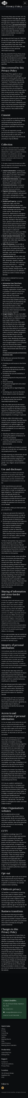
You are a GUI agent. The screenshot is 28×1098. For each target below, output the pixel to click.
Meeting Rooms (6, 1039)
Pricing (3, 1031)
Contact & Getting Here (11, 1015)
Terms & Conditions (7, 1064)
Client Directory (6, 1043)
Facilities (4, 1035)
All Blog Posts (5, 1054)
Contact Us (4, 1062)
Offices (3, 1029)
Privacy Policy (5, 1066)
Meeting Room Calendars (9, 1045)
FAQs (2, 1041)
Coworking (4, 1033)
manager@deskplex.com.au (13, 1012)
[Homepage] (4, 3)
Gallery (3, 1037)
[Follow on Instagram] (2, 1088)
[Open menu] (25, 3)
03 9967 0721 (9, 1009)
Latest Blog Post (6, 1052)
